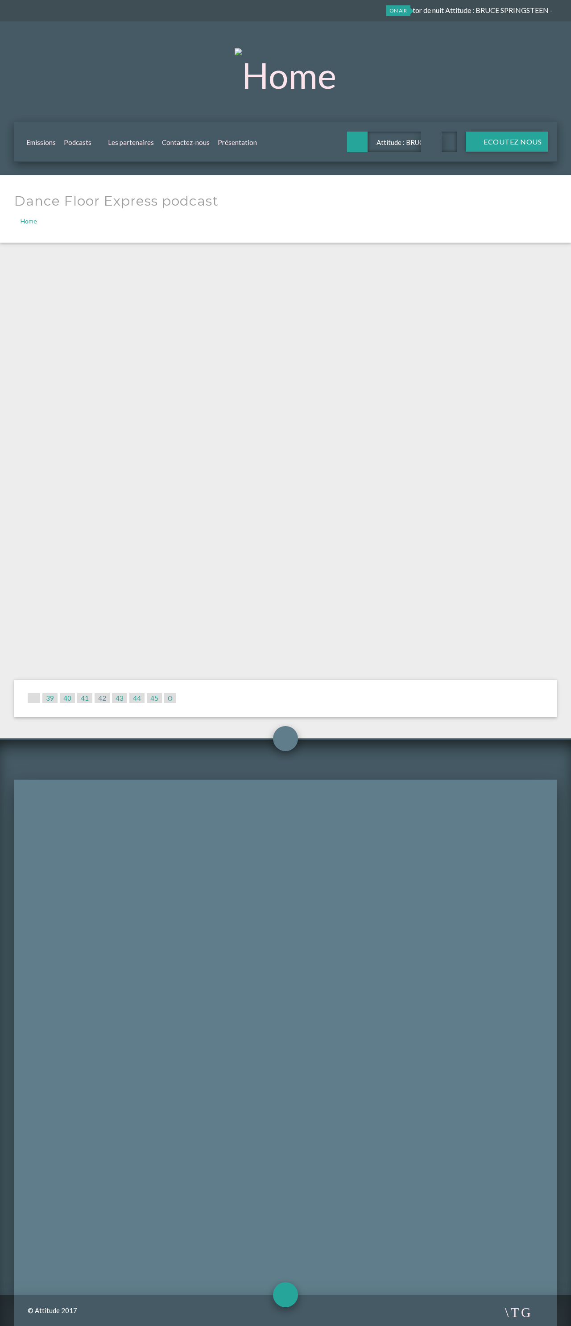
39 (50, 698)
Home (29, 221)
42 (102, 698)
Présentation (237, 142)
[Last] (170, 698)
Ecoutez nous (512, 141)
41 (85, 698)
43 (120, 698)
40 (67, 698)
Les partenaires (131, 142)
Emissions (41, 142)
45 (154, 698)
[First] (34, 698)
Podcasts (77, 142)
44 (137, 698)
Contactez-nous (186, 142)
